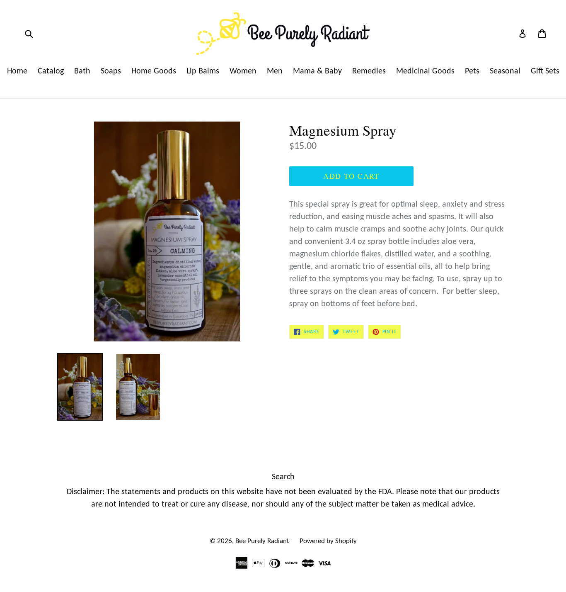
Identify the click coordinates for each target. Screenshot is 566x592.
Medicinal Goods (425, 71)
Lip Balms (202, 71)
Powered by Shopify (328, 541)
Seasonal (505, 71)
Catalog (51, 71)
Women (243, 71)
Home (17, 71)
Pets (472, 71)
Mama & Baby (317, 71)
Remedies (369, 71)
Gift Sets (545, 71)
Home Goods (153, 71)
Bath (82, 71)
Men (275, 71)
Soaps (111, 71)
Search (283, 477)
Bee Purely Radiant (262, 541)
